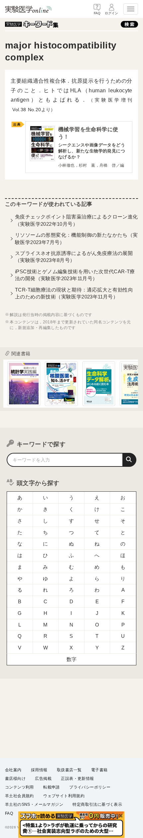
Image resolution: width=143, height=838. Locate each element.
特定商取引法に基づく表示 (97, 804)
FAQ (9, 813)
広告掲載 (43, 778)
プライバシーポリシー (89, 787)
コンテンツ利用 (19, 787)
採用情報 (39, 770)
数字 (72, 659)
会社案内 (13, 770)
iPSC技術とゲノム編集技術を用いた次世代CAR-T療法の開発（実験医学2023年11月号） (75, 275)
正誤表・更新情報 (77, 778)
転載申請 (51, 787)
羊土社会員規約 (19, 796)
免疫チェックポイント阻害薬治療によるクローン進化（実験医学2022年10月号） (76, 220)
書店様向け (15, 778)
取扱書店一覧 (69, 770)
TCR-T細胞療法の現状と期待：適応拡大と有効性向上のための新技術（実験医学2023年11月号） (74, 293)
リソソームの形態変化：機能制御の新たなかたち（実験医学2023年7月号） (76, 238)
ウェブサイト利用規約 (63, 796)
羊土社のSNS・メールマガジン (34, 804)
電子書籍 (99, 770)
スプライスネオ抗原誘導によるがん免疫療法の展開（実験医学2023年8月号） (74, 256)
